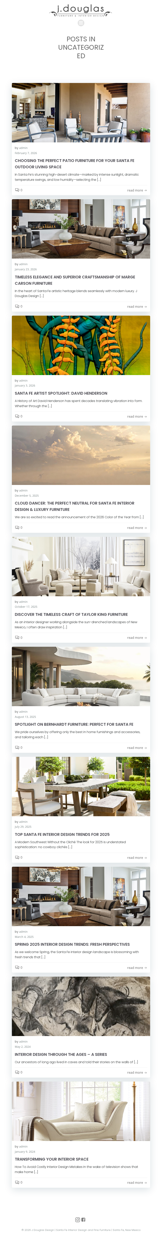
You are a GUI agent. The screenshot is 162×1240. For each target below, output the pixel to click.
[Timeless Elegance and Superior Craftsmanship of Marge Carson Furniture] (81, 229)
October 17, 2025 (26, 607)
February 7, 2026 (26, 153)
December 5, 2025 (27, 495)
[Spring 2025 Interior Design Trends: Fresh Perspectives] (81, 896)
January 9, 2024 (25, 1151)
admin (23, 148)
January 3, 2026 (25, 385)
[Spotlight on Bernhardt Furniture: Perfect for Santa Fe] (81, 676)
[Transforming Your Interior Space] (81, 1111)
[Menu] (81, 23)
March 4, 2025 (24, 937)
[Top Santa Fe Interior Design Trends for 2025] (81, 786)
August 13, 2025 (25, 717)
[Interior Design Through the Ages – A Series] (81, 1006)
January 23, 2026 (26, 269)
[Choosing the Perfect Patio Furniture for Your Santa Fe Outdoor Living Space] (81, 112)
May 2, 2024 (23, 1047)
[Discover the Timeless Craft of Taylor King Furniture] (81, 566)
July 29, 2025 (23, 827)
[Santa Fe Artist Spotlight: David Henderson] (81, 345)
